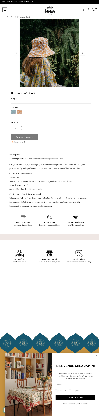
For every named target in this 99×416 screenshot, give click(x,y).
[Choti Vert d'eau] (13, 112)
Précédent (16, 53)
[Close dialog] (96, 355)
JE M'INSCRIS (75, 397)
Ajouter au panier (25, 137)
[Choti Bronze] (19, 112)
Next (82, 53)
